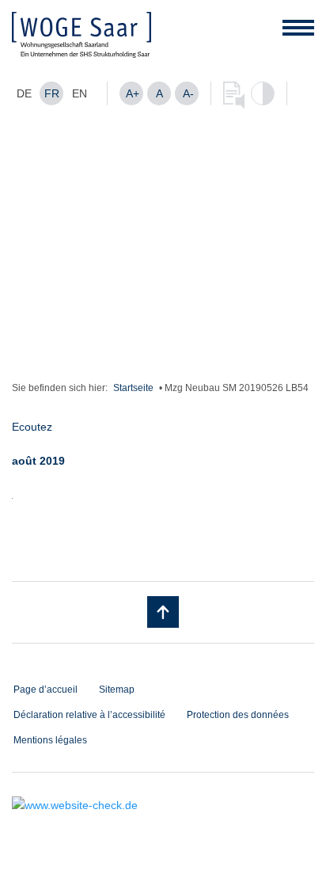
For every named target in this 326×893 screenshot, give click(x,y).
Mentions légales (50, 740)
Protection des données (238, 714)
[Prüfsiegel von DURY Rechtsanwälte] (163, 805)
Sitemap (117, 689)
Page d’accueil (45, 689)
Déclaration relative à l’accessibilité (89, 714)
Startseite (133, 387)
